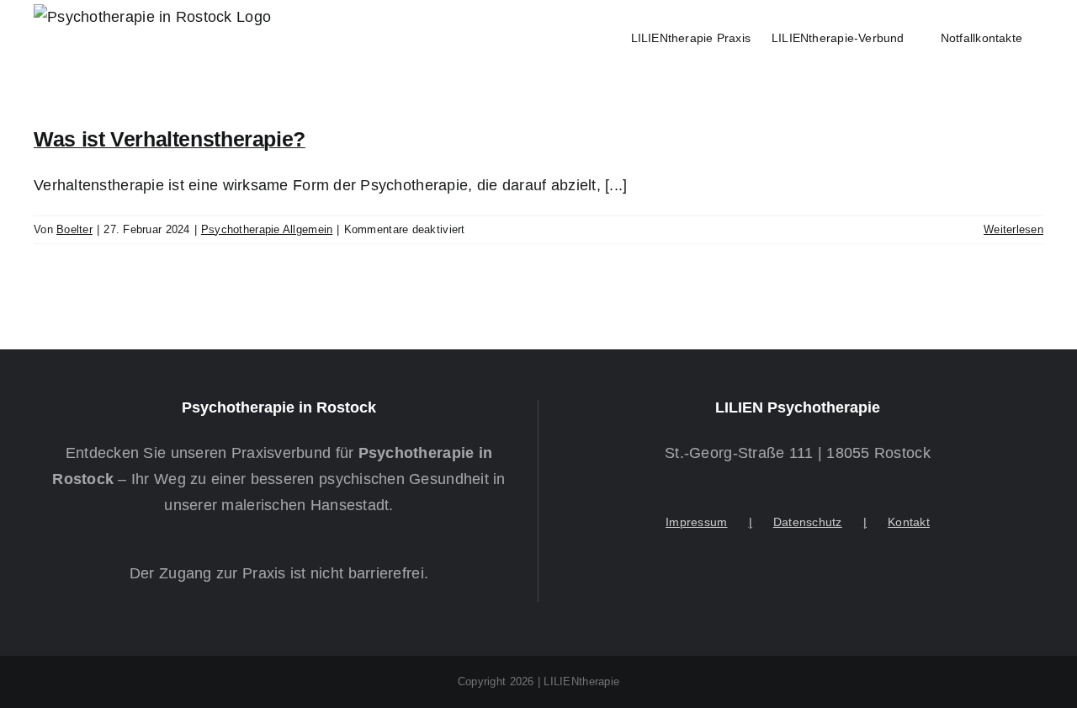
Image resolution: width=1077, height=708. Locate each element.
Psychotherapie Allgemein (266, 229)
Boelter (74, 229)
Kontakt (909, 522)
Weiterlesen (1013, 229)
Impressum (696, 522)
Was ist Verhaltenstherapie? (169, 139)
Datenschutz (807, 522)
